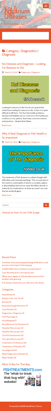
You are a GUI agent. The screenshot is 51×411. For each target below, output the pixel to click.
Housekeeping (8, 320)
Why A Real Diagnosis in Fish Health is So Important (24, 135)
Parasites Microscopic (11, 331)
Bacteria (5, 302)
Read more (6, 125)
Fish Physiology (8, 317)
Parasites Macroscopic (11, 328)
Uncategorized (8, 350)
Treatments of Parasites (12, 346)
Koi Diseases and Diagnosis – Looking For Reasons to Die (24, 65)
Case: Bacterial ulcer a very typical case (18, 272)
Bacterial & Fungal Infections (13, 305)
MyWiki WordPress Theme (31, 406)
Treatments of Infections (12, 343)
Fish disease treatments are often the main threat (23, 283)
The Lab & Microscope (11, 339)
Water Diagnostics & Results (13, 354)
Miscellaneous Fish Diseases (14, 324)
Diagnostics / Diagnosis (30, 72)
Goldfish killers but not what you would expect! (21, 269)
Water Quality (7, 357)
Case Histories (8, 309)
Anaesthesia (7, 294)
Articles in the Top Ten (11, 298)
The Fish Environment (11, 335)
